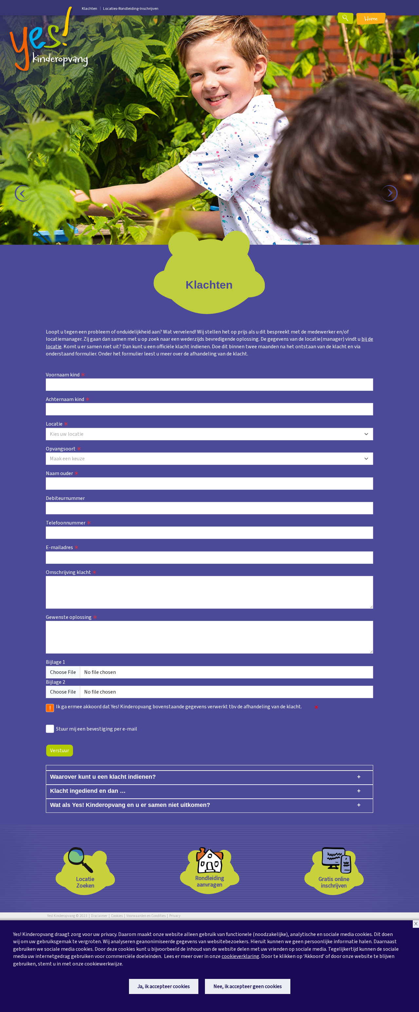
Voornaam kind (63, 374)
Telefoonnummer (65, 522)
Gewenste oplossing (69, 617)
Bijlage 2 (55, 682)
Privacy (174, 915)
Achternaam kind (65, 399)
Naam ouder (59, 473)
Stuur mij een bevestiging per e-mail (96, 729)
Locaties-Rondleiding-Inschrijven (130, 8)
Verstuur (59, 750)
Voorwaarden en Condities (146, 915)
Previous (26, 196)
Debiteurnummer (65, 498)
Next (392, 196)
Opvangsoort (61, 448)
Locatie (54, 424)
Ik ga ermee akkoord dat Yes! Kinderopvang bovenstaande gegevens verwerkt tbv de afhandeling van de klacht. (179, 706)
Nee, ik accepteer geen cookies (247, 986)
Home (371, 19)
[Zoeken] (349, 20)
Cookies (117, 915)
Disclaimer (99, 915)
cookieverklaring (240, 956)
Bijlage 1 (55, 662)
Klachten (89, 8)
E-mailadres (59, 547)
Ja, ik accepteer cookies (163, 986)
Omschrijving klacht (68, 572)
